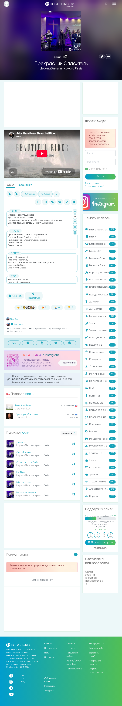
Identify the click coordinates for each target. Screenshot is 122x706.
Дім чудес (21, 442)
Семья (101, 460)
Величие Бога (101, 265)
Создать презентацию (96, 670)
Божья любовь (101, 258)
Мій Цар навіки (24, 482)
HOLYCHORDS (32, 355)
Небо (101, 388)
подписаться (68, 363)
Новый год (101, 395)
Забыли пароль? (94, 186)
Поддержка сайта (72, 654)
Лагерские (101, 366)
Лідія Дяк (14, 319)
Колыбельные (101, 352)
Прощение (101, 424)
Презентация (25, 185)
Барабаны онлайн (94, 654)
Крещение (101, 359)
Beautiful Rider (23, 405)
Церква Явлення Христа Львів (61, 68)
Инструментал (101, 337)
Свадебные (101, 453)
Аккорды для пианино (95, 662)
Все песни (67, 433)
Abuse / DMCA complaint (74, 662)
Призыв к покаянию (101, 410)
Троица (101, 474)
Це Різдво (21, 472)
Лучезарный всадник (26, 414)
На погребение (101, 381)
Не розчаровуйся (26, 492)
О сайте (71, 648)
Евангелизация (101, 316)
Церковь (101, 496)
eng (23, 681)
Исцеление (101, 345)
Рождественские (102, 439)
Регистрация (92, 183)
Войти (100, 176)
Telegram (49, 691)
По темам (49, 657)
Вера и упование (102, 272)
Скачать (17, 296)
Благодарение (101, 244)
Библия (101, 236)
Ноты (46, 653)
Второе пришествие (101, 287)
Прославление (101, 417)
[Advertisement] (42, 104)
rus (22, 678)
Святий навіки (23, 452)
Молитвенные (101, 374)
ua (22, 675)
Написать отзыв (74, 669)
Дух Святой (101, 309)
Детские (101, 302)
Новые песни (50, 648)
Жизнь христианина (101, 330)
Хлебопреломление (101, 489)
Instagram (49, 686)
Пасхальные (101, 403)
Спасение (101, 467)
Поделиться (33, 298)
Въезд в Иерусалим (101, 294)
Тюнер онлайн (96, 648)
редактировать (21, 379)
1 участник (18, 324)
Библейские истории (101, 229)
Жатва (101, 323)
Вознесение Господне (101, 280)
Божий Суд (101, 251)
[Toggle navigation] (114, 3)
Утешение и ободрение (102, 482)
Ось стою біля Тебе (27, 462)
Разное (101, 431)
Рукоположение (101, 446)
